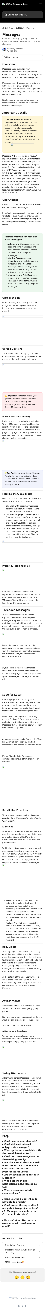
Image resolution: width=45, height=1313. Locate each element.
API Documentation (32, 158)
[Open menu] (41, 4)
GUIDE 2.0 (20, 28)
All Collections (7, 28)
